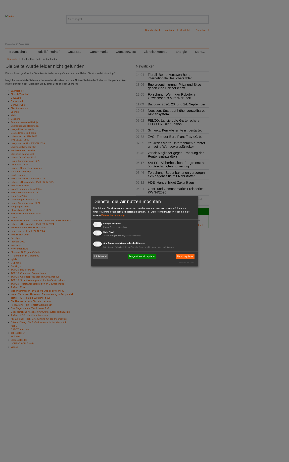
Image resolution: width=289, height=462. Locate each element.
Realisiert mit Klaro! (186, 262)
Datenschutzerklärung (113, 215)
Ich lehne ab (100, 256)
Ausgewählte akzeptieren (142, 256)
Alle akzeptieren (185, 256)
